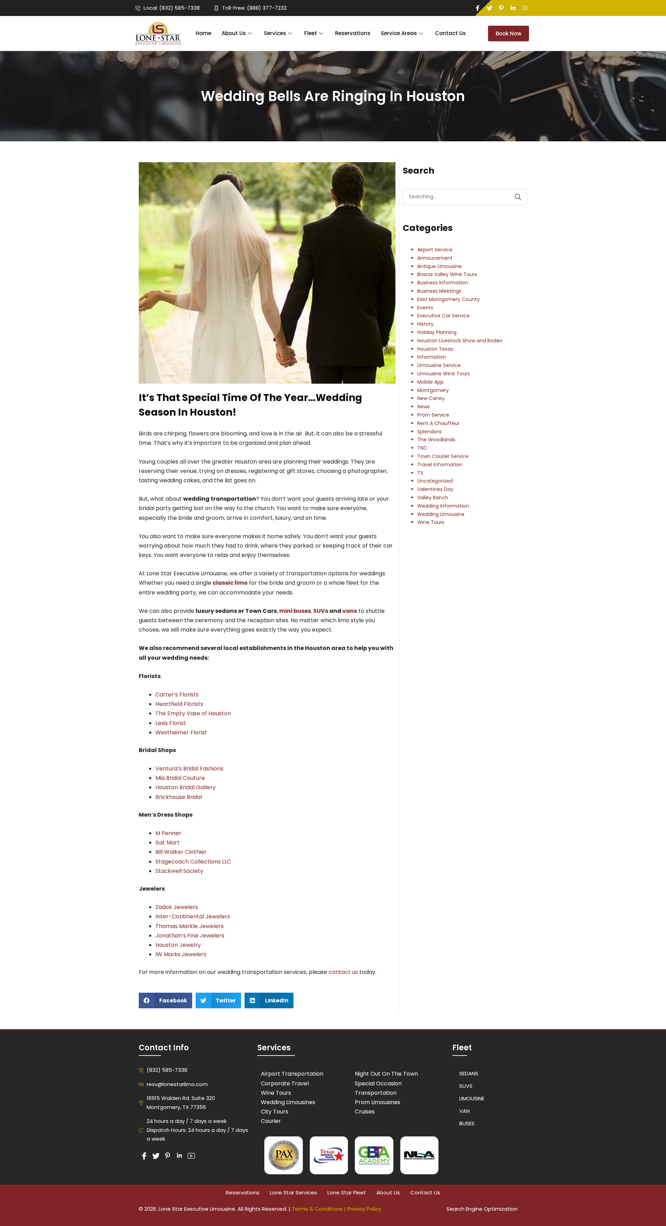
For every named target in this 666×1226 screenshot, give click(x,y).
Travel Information (439, 464)
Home (203, 33)
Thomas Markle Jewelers (189, 926)
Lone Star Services (293, 1192)
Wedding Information (443, 505)
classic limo (230, 583)
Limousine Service (439, 365)
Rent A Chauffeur (438, 423)
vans (349, 611)
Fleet (310, 33)
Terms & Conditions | (319, 1208)
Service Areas (399, 33)
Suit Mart (167, 842)
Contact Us (450, 33)
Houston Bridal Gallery (185, 787)
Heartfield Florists (179, 704)
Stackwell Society (179, 871)
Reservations (352, 33)
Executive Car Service (443, 315)
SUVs (320, 611)
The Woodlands (436, 439)
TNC (422, 447)
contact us (343, 972)
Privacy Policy (364, 1208)
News (423, 406)
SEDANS (468, 1073)
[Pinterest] (501, 8)
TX (420, 472)
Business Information (442, 282)
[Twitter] (489, 8)
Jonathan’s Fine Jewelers (189, 936)
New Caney (431, 398)
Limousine (471, 1098)
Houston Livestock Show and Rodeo (460, 340)
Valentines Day (435, 489)
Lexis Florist (170, 723)
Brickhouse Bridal (178, 797)
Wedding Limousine (440, 514)
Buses (467, 1123)
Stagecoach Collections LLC (193, 862)
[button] (165, 1000)
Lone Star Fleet (346, 1192)
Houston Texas (435, 348)
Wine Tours (430, 522)
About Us (234, 33)
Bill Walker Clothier (181, 852)
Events (425, 307)
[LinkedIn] (513, 8)
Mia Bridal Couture (180, 778)
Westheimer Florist (181, 732)
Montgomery (433, 390)
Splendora (429, 431)
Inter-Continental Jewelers (192, 916)
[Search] (514, 197)
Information (431, 356)
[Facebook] (477, 8)
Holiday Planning (436, 332)
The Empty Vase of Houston (193, 713)
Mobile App (430, 381)
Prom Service (433, 414)
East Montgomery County (448, 299)
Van (464, 1111)
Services (275, 33)
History (425, 323)
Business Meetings (439, 290)
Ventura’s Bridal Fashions (189, 769)
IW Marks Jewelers (180, 954)
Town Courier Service (443, 456)
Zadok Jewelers (176, 907)
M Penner (168, 833)
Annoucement (435, 258)
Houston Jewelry (178, 945)
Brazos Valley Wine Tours (447, 274)
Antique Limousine (439, 266)
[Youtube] (525, 8)
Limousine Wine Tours (443, 373)
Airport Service (434, 249)
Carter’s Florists (177, 695)
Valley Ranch (432, 497)
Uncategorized (435, 480)
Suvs (465, 1086)
